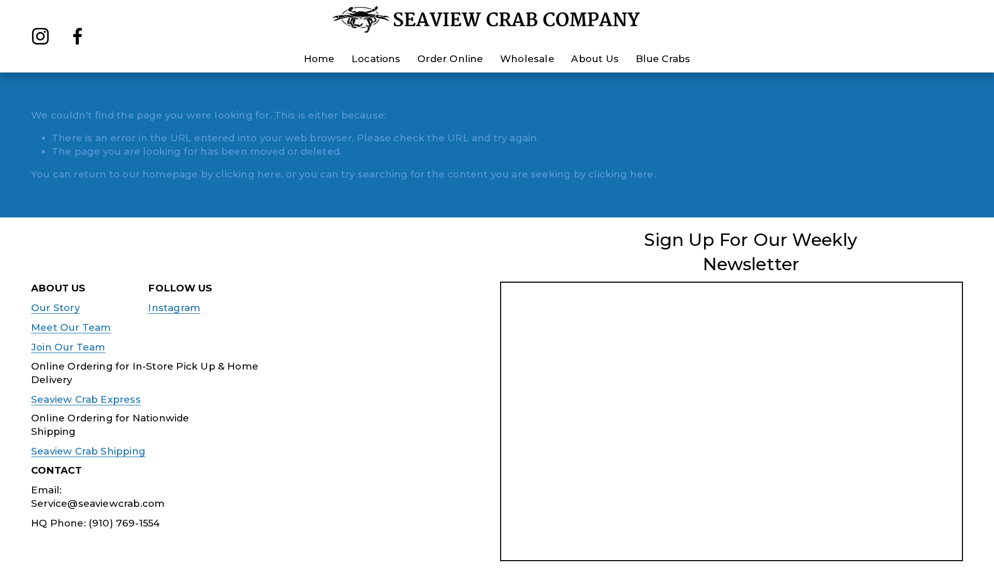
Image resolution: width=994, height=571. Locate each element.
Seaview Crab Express (86, 399)
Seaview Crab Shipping (88, 451)
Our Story (55, 308)
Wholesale (527, 59)
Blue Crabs (663, 59)
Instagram (174, 308)
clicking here (248, 174)
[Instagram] (40, 36)
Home (319, 59)
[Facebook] (77, 36)
